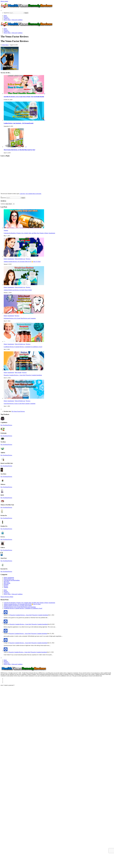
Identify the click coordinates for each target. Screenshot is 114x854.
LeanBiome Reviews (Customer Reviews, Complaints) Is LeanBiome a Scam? (23, 346)
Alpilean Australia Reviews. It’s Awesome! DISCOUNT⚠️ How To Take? (22, 261)
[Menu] (1, 10)
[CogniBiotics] (2, 420)
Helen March (5, 44)
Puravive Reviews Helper (7, 596)
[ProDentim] (2, 430)
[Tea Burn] (2, 439)
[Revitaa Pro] (2, 512)
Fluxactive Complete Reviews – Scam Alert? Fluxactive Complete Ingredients (23, 375)
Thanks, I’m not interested (7, 709)
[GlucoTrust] (2, 555)
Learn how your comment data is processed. (30, 193)
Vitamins (6, 230)
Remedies (6, 584)
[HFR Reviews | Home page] (27, 7)
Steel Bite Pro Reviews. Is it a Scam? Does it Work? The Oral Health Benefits (24, 96)
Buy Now (3, 425)
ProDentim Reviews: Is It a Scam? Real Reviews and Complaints (20, 318)
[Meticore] (2, 481)
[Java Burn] (2, 471)
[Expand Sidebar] (1, 196)
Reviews (6, 17)
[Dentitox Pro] (2, 523)
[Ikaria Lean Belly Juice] (2, 460)
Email (2, 705)
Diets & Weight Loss (20, 258)
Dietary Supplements (9, 258)
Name (2, 703)
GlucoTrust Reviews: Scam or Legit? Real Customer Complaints (19, 403)
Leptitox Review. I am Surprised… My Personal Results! (19, 123)
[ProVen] (2, 534)
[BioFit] (2, 492)
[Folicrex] (2, 545)
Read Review (9, 425)
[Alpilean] (2, 450)
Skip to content (4, 1)
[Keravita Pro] (2, 566)
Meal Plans (6, 581)
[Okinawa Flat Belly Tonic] (2, 502)
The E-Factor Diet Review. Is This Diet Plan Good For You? (19, 149)
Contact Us (6, 18)
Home (5, 15)
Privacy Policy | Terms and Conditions (13, 19)
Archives (3, 203)
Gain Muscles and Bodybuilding (12, 580)
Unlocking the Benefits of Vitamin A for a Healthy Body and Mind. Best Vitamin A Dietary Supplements (29, 233)
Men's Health (18, 372)
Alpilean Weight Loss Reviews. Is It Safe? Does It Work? (18, 290)
